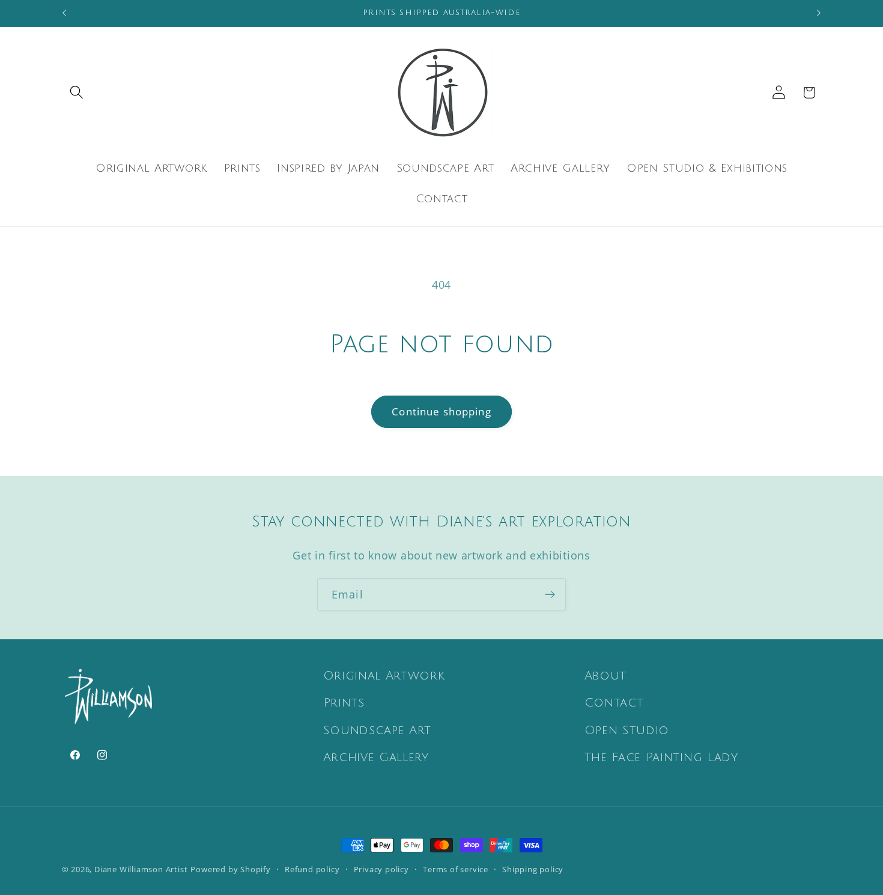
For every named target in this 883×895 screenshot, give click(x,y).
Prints (344, 703)
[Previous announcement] (64, 13)
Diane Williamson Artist (141, 869)
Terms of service (455, 869)
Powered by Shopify (230, 869)
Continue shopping (441, 411)
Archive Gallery (376, 757)
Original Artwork (384, 676)
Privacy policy (381, 869)
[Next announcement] (819, 13)
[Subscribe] (550, 594)
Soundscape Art (377, 730)
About (605, 676)
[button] (77, 92)
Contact (614, 703)
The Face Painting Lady (661, 757)
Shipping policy (532, 869)
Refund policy (312, 869)
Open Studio (627, 730)
